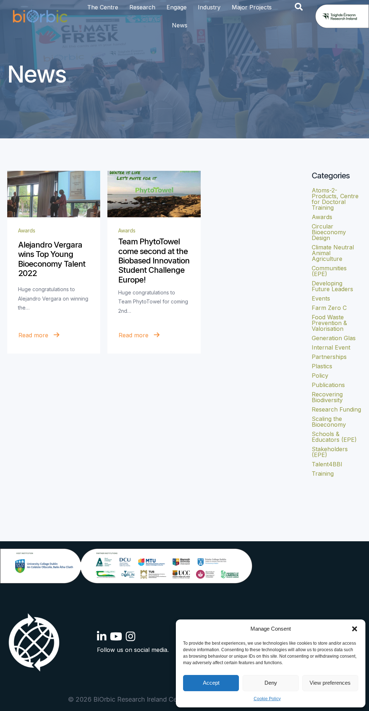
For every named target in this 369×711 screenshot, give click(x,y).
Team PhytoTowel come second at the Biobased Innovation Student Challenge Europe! (154, 260)
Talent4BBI (327, 464)
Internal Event (331, 347)
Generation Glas (334, 338)
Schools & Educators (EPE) (334, 436)
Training (323, 473)
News (179, 25)
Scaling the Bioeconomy (329, 421)
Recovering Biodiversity (327, 397)
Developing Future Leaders (332, 286)
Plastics (322, 366)
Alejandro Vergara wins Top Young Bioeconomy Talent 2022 (51, 259)
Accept (211, 683)
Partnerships (329, 356)
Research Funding (336, 409)
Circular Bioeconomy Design (329, 232)
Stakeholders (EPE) (330, 451)
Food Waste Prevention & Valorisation (329, 323)
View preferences (330, 683)
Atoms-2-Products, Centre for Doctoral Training (335, 199)
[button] (354, 628)
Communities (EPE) (329, 271)
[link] (53, 194)
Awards (26, 230)
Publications (328, 384)
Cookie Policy (267, 698)
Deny (270, 683)
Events (321, 298)
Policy (320, 375)
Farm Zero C (329, 307)
